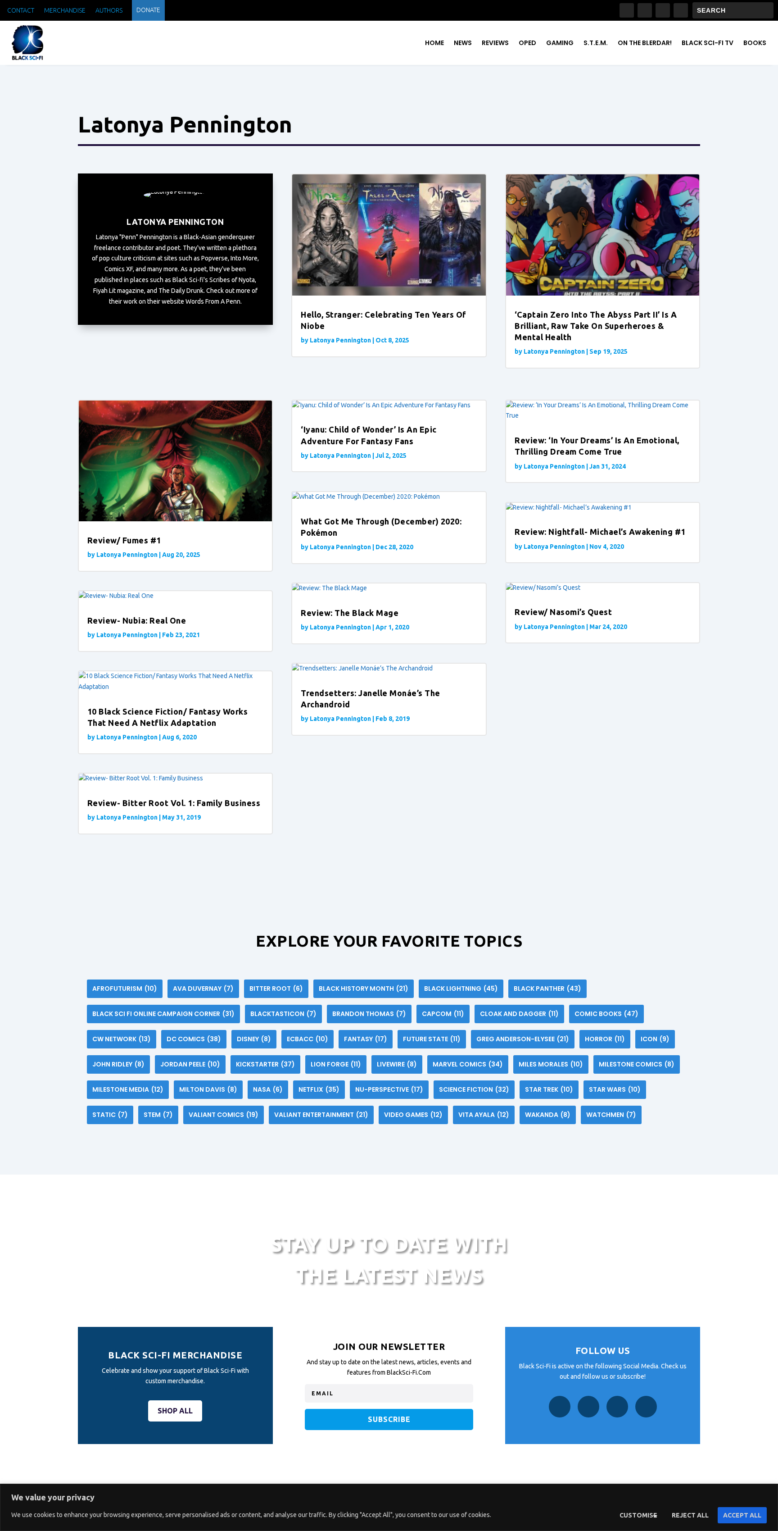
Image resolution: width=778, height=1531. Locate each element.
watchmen (611, 1114)
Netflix (319, 1089)
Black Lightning (461, 988)
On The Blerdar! (645, 42)
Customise (638, 1515)
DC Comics (194, 1038)
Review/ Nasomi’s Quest (563, 611)
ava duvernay (203, 988)
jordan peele (190, 1064)
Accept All (742, 1515)
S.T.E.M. (596, 42)
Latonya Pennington (340, 340)
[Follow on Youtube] (681, 10)
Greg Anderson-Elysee (522, 1038)
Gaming (560, 42)
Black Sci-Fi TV (707, 42)
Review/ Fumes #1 (124, 540)
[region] (389, 1507)
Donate (148, 10)
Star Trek (549, 1089)
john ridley (118, 1064)
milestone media (127, 1089)
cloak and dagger (519, 1013)
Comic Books (606, 1013)
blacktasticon (283, 1013)
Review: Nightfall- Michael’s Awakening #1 (600, 531)
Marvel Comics (468, 1064)
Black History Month (363, 988)
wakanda (547, 1114)
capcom (443, 1013)
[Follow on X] (663, 10)
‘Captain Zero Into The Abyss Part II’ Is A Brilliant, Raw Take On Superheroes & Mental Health (596, 326)
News (463, 42)
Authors (108, 10)
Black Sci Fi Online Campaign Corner (163, 1013)
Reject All (690, 1515)
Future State (432, 1038)
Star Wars (615, 1089)
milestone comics (636, 1064)
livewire (397, 1064)
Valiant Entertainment (321, 1114)
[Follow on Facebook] (627, 10)
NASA (268, 1089)
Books (754, 42)
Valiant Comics (223, 1114)
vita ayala (483, 1114)
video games (413, 1114)
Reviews (495, 42)
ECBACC (307, 1038)
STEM (158, 1114)
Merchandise (65, 10)
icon (655, 1038)
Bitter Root (276, 988)
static (110, 1114)
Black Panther (547, 988)
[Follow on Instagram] (645, 10)
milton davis (208, 1089)
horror (605, 1038)
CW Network (121, 1038)
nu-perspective (389, 1089)
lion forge (336, 1064)
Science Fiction (474, 1089)
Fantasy (365, 1038)
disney (254, 1038)
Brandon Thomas (369, 1013)
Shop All (175, 1411)
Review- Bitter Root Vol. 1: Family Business (174, 802)
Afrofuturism (124, 988)
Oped (527, 42)
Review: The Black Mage (349, 612)
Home (434, 42)
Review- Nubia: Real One (136, 620)
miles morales (551, 1064)
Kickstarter (265, 1064)
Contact (20, 10)
